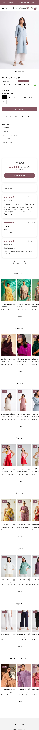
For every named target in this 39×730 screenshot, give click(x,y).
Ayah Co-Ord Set (22, 414)
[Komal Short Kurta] (24, 566)
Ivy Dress (4, 469)
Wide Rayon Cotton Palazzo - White (6, 634)
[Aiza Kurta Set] (24, 675)
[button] (6, 8)
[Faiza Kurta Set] (24, 345)
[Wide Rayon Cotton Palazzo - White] (8, 621)
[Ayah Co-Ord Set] (24, 400)
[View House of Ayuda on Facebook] (19, 724)
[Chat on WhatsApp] (28, 8)
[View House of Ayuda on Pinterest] (23, 724)
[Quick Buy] (14, 304)
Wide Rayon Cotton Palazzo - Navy (22, 634)
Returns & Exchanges (9, 135)
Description (6, 124)
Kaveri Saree (21, 524)
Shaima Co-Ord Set (6, 414)
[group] (19, 2)
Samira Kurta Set (7, 359)
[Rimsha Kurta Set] (8, 290)
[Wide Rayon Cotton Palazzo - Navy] (24, 621)
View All (19, 316)
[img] (9, 197)
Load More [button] (19, 263)
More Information (8, 142)
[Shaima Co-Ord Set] (8, 400)
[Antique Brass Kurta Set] (8, 675)
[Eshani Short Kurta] (8, 566)
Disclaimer (6, 138)
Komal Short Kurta (21, 579)
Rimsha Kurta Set (6, 304)
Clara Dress (20, 469)
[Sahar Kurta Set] (24, 290)
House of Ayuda (19, 8)
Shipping (5, 131)
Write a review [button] (19, 175)
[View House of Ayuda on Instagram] (16, 724)
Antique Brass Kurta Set (6, 689)
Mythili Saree (5, 524)
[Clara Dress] (24, 455)
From (5, 361)
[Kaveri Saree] (24, 510)
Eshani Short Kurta (5, 579)
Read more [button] (8, 214)
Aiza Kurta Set (21, 689)
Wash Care (5, 128)
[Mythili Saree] (8, 510)
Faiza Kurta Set (22, 359)
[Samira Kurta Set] (8, 345)
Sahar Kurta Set (22, 304)
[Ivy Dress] (8, 455)
